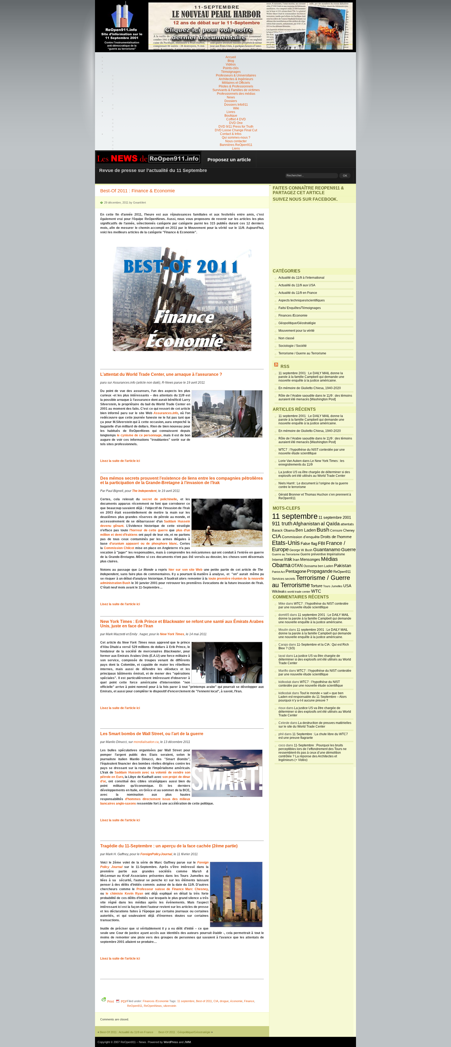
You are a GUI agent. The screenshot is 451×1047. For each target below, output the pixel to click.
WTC (316, 591)
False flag (309, 544)
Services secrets (283, 578)
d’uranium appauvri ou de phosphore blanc (143, 543)
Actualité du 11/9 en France (297, 293)
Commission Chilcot (119, 548)
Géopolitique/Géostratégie (297, 323)
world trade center (298, 591)
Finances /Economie (156, 1001)
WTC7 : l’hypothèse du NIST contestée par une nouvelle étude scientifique (311, 451)
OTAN (297, 565)
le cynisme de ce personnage (139, 435)
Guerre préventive (313, 554)
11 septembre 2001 (334, 517)
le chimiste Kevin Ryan (124, 893)
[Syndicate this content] (276, 366)
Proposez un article (229, 159)
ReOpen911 (134, 1005)
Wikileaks (279, 591)
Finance (249, 1001)
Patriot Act (278, 571)
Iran (296, 559)
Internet (277, 560)
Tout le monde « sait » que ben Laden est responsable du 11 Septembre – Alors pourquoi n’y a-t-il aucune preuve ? (312, 696)
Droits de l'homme (336, 536)
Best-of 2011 (204, 1001)
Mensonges (310, 559)
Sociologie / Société (292, 346)
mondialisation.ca (146, 742)
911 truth (282, 523)
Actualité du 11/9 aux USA (296, 285)
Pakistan (342, 565)
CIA (215, 1001)
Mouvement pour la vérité (296, 330)
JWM (187, 1042)
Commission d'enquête (301, 537)
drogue (224, 1001)
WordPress (171, 1042)
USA (347, 586)
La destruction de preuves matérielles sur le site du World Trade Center (314, 724)
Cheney (349, 530)
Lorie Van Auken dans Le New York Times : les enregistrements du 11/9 (311, 462)
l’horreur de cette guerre (148, 530)
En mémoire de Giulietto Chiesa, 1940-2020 (309, 388)
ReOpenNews (153, 1005)
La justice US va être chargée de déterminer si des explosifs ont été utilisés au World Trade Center (314, 474)
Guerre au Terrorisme (286, 554)
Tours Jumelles (332, 586)
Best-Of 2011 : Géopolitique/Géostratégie (184, 1032)
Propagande (320, 571)
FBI (321, 543)
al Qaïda (330, 523)
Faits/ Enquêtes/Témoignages (299, 308)
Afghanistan (306, 523)
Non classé (286, 338)
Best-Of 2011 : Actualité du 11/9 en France (126, 1032)
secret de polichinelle (159, 499)
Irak (288, 559)
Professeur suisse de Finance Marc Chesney (172, 889)
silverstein (169, 1005)
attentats (347, 524)
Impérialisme (336, 554)
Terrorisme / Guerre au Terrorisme (302, 353)
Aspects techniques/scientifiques (301, 300)
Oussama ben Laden (318, 566)
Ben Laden (305, 530)
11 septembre (185, 1001)
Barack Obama (283, 530)
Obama (281, 565)
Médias (329, 559)
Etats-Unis (286, 542)
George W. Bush (300, 550)
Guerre (348, 549)
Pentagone (296, 571)
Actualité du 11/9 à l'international (301, 277)
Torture (316, 586)
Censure (336, 530)
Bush (323, 530)
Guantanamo (326, 549)
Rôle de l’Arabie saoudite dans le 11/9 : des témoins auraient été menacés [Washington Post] (315, 397)
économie (236, 1001)
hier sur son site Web (186, 570)
